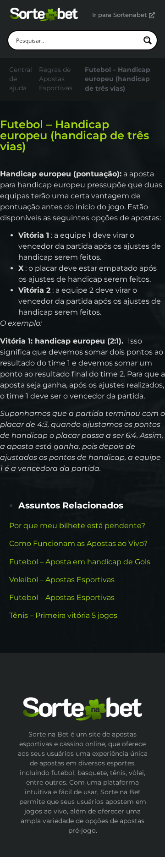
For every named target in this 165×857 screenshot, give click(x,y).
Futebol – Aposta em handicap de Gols (79, 561)
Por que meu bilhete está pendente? (77, 525)
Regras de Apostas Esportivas (55, 79)
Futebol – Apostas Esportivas (62, 597)
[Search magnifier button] (147, 40)
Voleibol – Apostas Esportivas (62, 579)
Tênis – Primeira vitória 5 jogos (63, 615)
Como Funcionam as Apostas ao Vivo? (78, 543)
